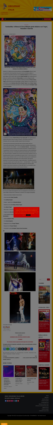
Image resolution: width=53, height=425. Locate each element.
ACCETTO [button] (28, 215)
